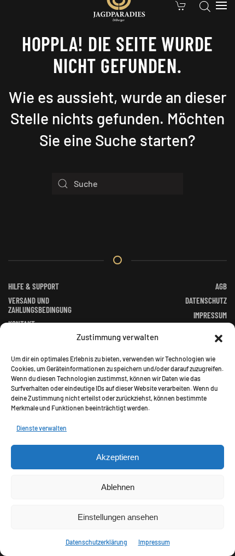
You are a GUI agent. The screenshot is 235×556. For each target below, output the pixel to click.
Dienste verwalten (41, 428)
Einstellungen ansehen (118, 517)
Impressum (154, 542)
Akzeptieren (117, 457)
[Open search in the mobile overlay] (204, 5)
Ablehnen (117, 487)
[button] (218, 336)
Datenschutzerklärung (96, 542)
